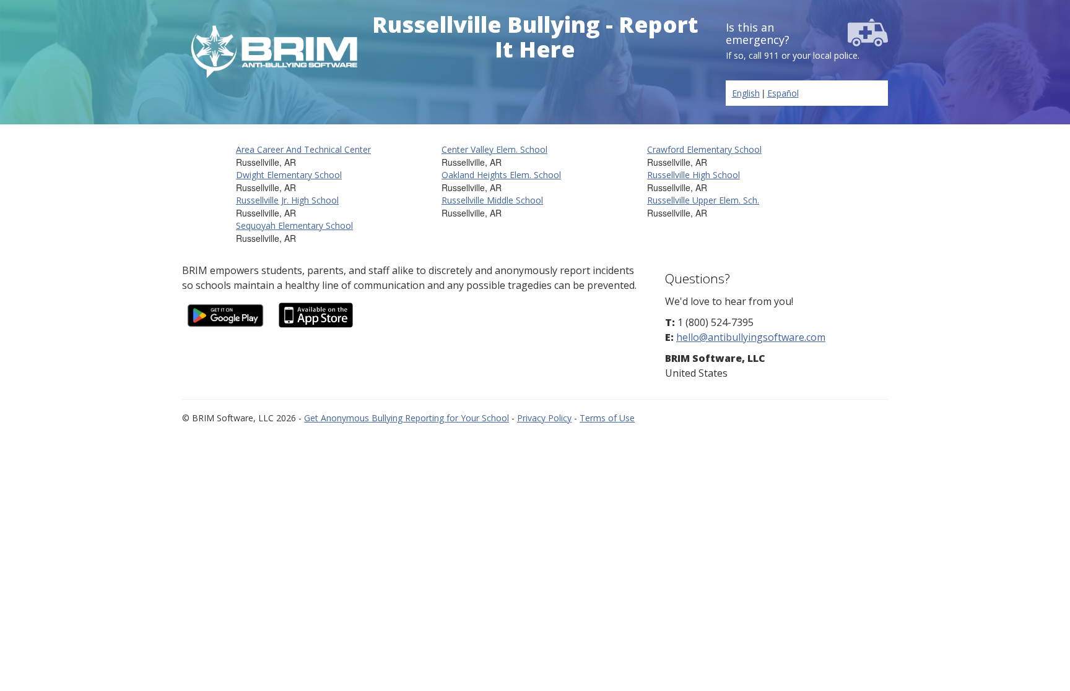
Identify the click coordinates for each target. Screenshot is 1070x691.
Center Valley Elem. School (494, 149)
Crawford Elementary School (704, 149)
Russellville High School (693, 175)
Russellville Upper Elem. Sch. (703, 200)
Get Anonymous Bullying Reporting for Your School (406, 418)
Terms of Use (607, 418)
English (746, 93)
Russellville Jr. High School (287, 200)
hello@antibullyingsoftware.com (750, 337)
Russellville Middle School (492, 200)
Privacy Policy (544, 418)
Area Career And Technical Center (303, 149)
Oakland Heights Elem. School (501, 175)
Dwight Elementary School (289, 175)
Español (783, 93)
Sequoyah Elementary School (294, 225)
